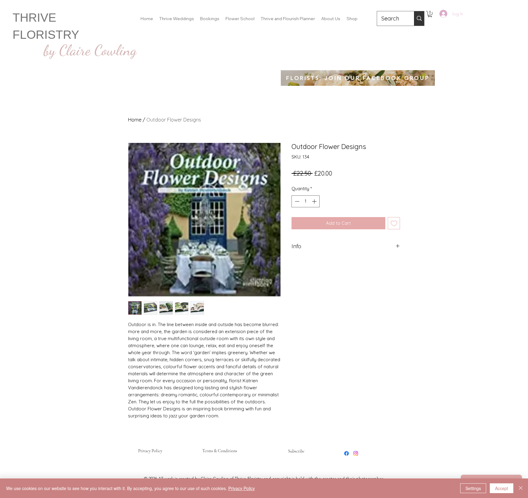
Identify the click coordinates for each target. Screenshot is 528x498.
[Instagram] (356, 453)
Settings (473, 488)
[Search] (419, 18)
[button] (430, 14)
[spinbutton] (306, 201)
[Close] (520, 488)
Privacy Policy (150, 450)
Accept (501, 488)
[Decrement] (296, 201)
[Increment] (315, 201)
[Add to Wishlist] (394, 223)
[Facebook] (346, 453)
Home (134, 120)
